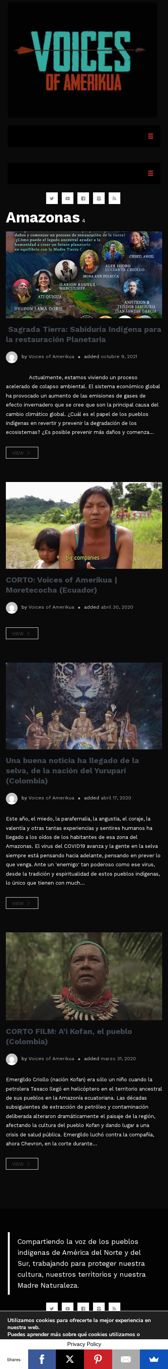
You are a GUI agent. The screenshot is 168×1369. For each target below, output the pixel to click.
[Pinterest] (98, 1359)
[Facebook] (42, 1359)
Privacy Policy (84, 1344)
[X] (70, 1359)
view (18, 453)
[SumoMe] (154, 1359)
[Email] (126, 1359)
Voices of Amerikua (51, 356)
